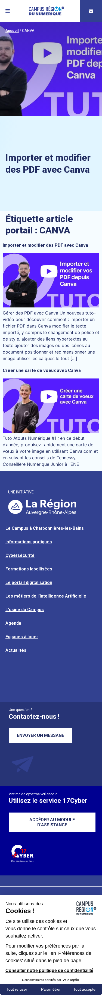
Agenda (13, 623)
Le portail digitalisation (28, 582)
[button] (7, 11)
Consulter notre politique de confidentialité (49, 970)
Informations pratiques (28, 541)
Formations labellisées (28, 569)
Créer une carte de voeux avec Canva (42, 370)
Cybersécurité (20, 555)
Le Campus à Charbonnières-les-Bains (44, 528)
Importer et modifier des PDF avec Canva (45, 245)
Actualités (15, 650)
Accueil (12, 30)
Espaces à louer (21, 636)
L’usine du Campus (24, 609)
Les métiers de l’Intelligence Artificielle (45, 596)
